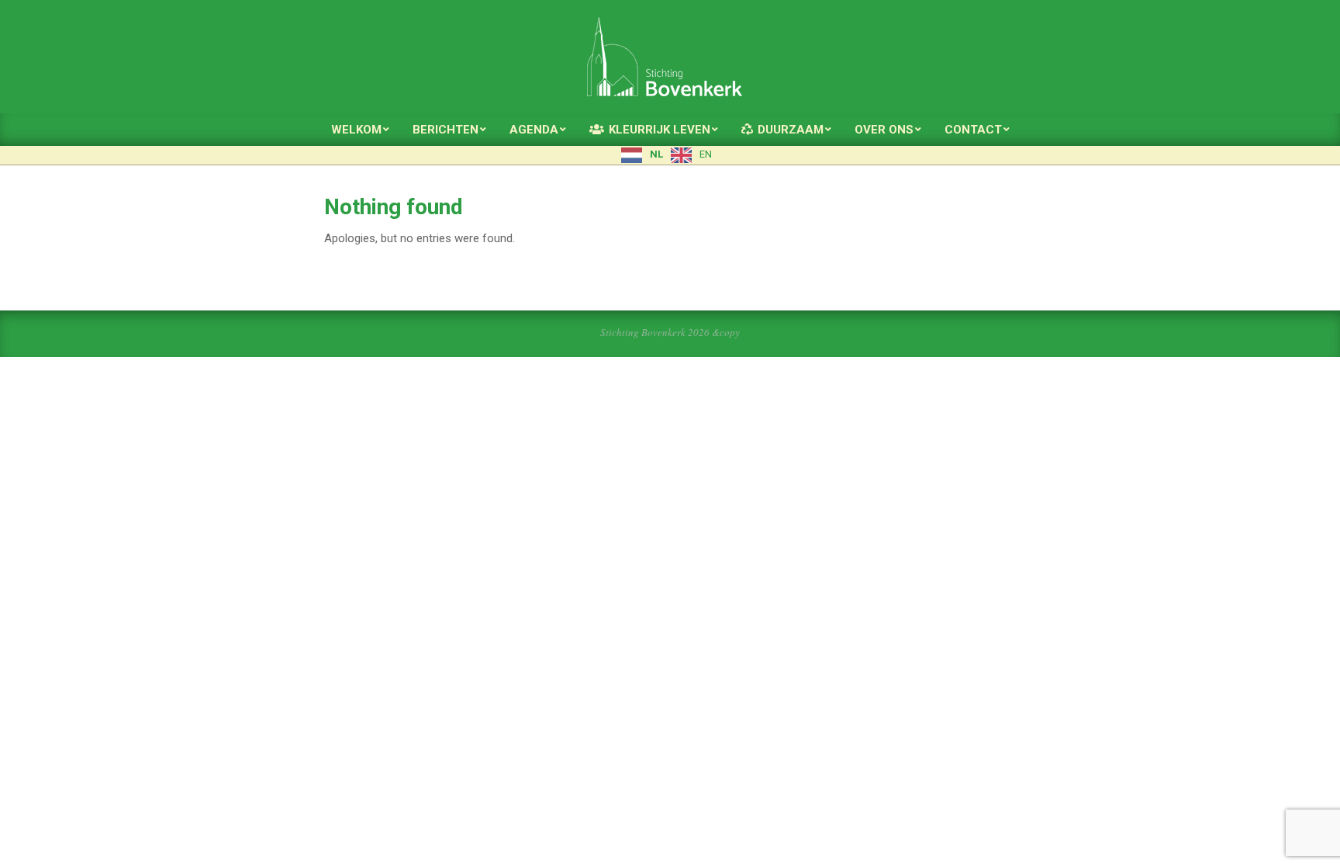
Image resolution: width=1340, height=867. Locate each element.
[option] (691, 155)
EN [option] (705, 154)
